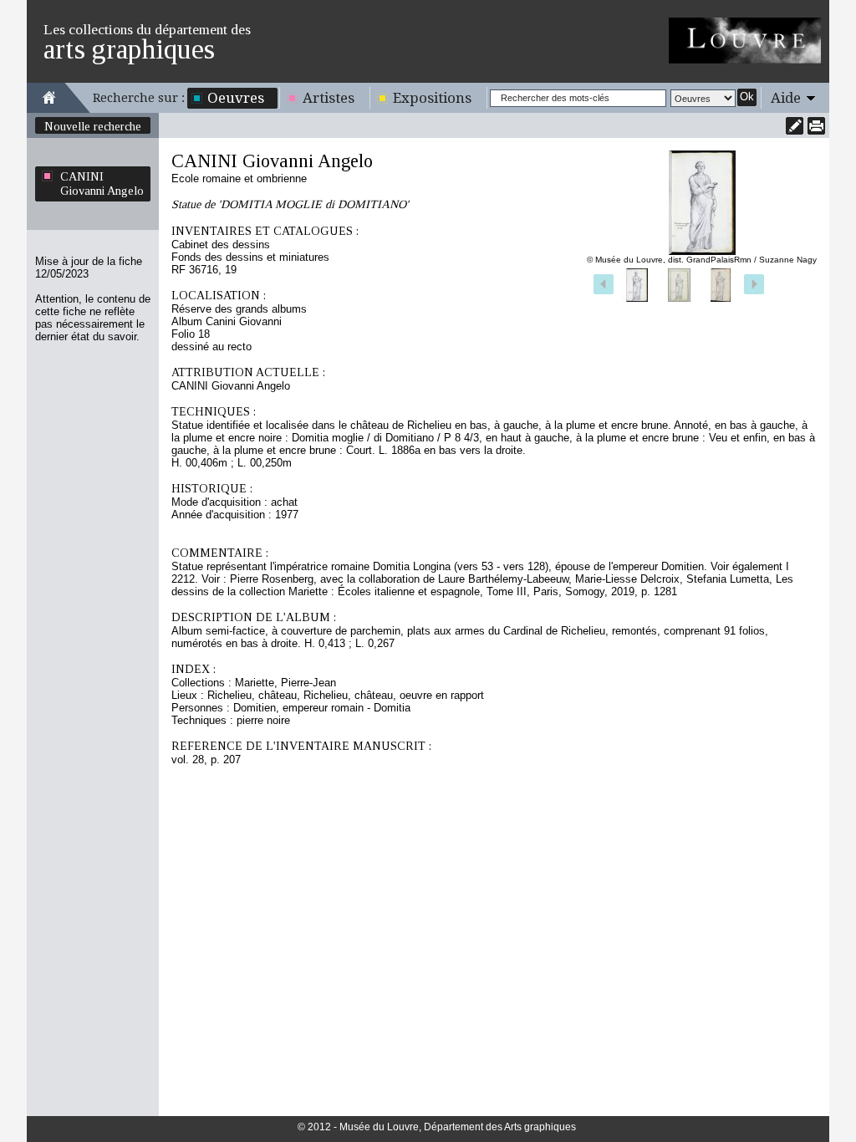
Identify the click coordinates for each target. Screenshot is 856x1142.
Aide (786, 97)
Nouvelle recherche (92, 126)
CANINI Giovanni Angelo (102, 183)
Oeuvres (235, 97)
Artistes (328, 97)
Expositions (432, 97)
